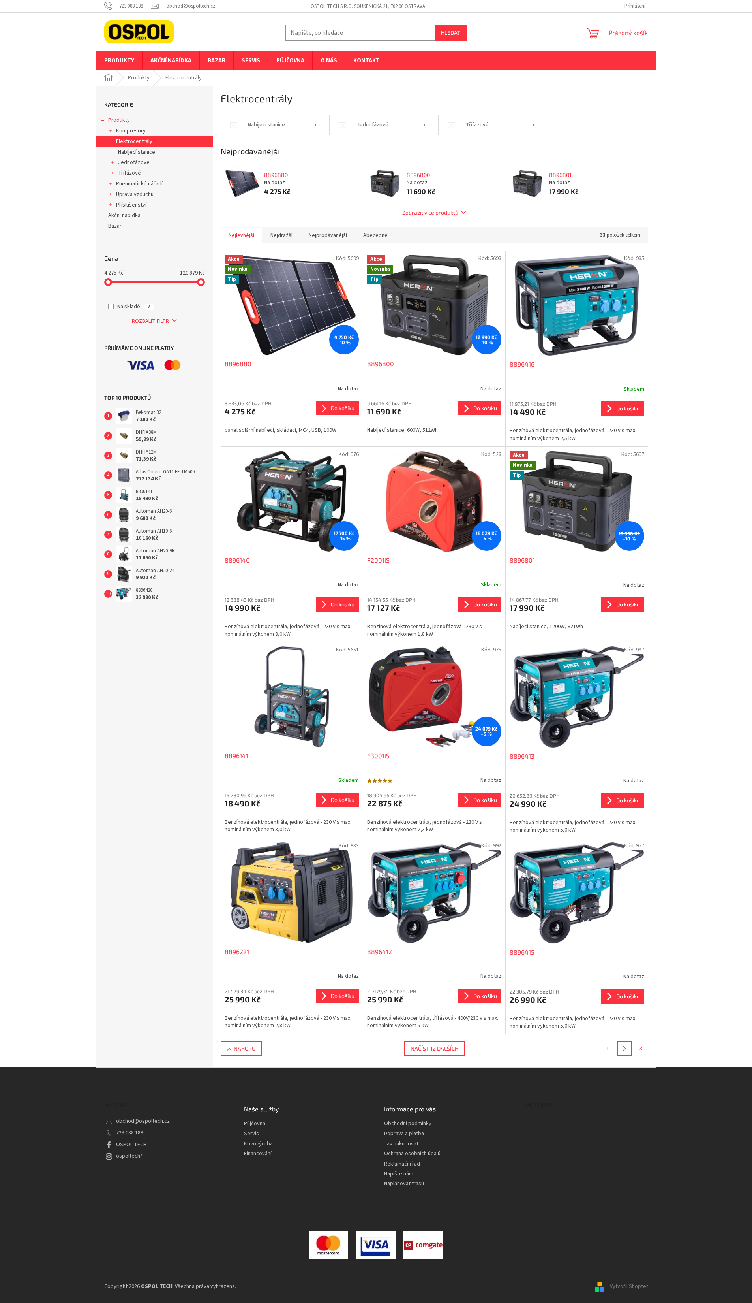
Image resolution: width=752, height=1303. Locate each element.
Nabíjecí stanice (136, 152)
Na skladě (133, 307)
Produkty (119, 120)
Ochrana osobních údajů (412, 1154)
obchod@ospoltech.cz (143, 1121)
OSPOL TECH (131, 1145)
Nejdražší (281, 235)
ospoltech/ (129, 1156)
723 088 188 (129, 1133)
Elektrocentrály (134, 141)
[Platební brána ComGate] (328, 1245)
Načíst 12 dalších (434, 1048)
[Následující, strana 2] (624, 1048)
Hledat (450, 32)
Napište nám (398, 1174)
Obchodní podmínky (407, 1124)
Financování (258, 1154)
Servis (251, 1133)
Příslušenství (131, 205)
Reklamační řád (402, 1164)
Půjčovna (254, 1124)
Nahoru (244, 1048)
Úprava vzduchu (135, 194)
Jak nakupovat (401, 1144)
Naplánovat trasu (404, 1184)
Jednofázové (134, 162)
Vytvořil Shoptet (629, 1287)
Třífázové (129, 173)
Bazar (115, 226)
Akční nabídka (124, 215)
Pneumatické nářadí (139, 184)
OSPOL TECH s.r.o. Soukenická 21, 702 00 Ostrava (368, 6)
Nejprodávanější (328, 235)
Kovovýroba (258, 1144)
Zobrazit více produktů (430, 212)
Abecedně (375, 235)
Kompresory (131, 131)
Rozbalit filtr (150, 321)
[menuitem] (119, 60)
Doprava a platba (404, 1133)
